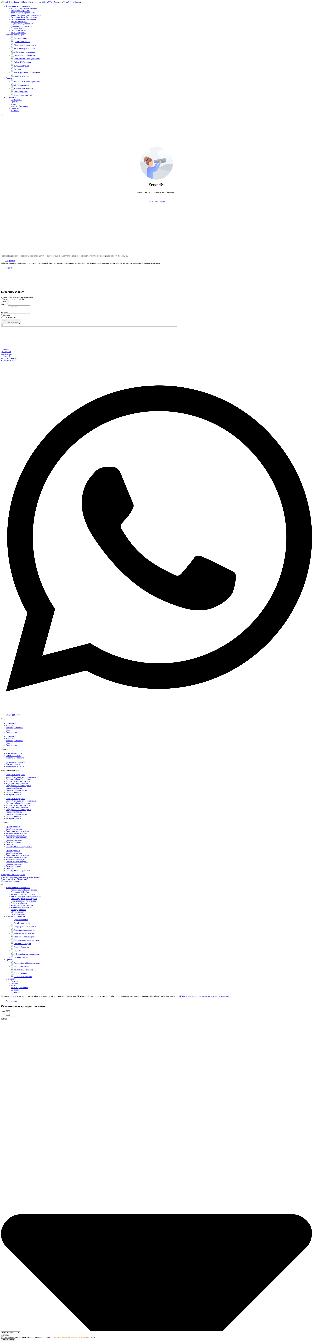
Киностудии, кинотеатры (16, 790)
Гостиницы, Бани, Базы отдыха (19, 779)
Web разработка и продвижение (19, 847)
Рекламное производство (16, 833)
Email (3, 304)
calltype (4, 1019)
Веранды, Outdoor (13, 792)
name (3, 1012)
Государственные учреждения (18, 786)
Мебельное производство (16, 836)
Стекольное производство (17, 838)
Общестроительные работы (17, 831)
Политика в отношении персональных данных (20, 877)
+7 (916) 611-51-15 (8, 360)
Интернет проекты (14, 794)
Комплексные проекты (15, 753)
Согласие (5, 1335)
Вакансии (10, 725)
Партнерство (11, 732)
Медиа (8, 730)
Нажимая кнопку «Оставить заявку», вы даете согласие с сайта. (49, 1337)
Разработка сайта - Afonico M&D (14, 879)
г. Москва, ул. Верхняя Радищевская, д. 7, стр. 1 (6, 352)
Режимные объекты (14, 788)
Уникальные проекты (15, 758)
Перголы (9, 844)
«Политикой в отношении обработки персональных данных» (205, 996)
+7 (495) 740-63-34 (8, 358)
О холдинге (11, 723)
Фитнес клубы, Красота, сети (18, 781)
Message (4, 313)
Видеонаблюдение (13, 842)
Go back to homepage (156, 201)
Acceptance (5, 315)
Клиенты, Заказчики (14, 728)
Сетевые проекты (13, 756)
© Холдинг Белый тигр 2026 (13, 875)
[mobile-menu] (2, 115)
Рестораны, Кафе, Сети (15, 775)
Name (3, 301)
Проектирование (13, 827)
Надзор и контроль (14, 840)
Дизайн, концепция (14, 829)
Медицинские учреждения (17, 783)
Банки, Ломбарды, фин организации (21, 777)
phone (3, 1014)
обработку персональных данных (29, 317)
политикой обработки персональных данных (71, 1337)
